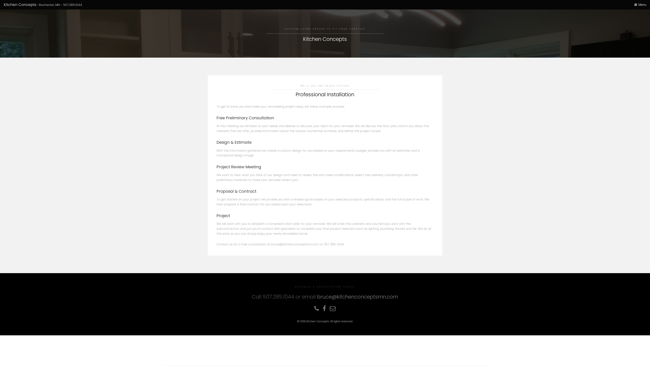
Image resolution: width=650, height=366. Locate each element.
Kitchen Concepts (43, 4)
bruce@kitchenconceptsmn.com (357, 296)
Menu (642, 5)
